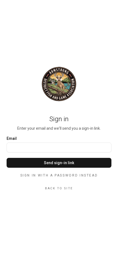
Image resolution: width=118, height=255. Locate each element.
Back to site (59, 188)
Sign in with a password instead (59, 175)
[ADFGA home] (59, 84)
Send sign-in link (59, 163)
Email (12, 138)
